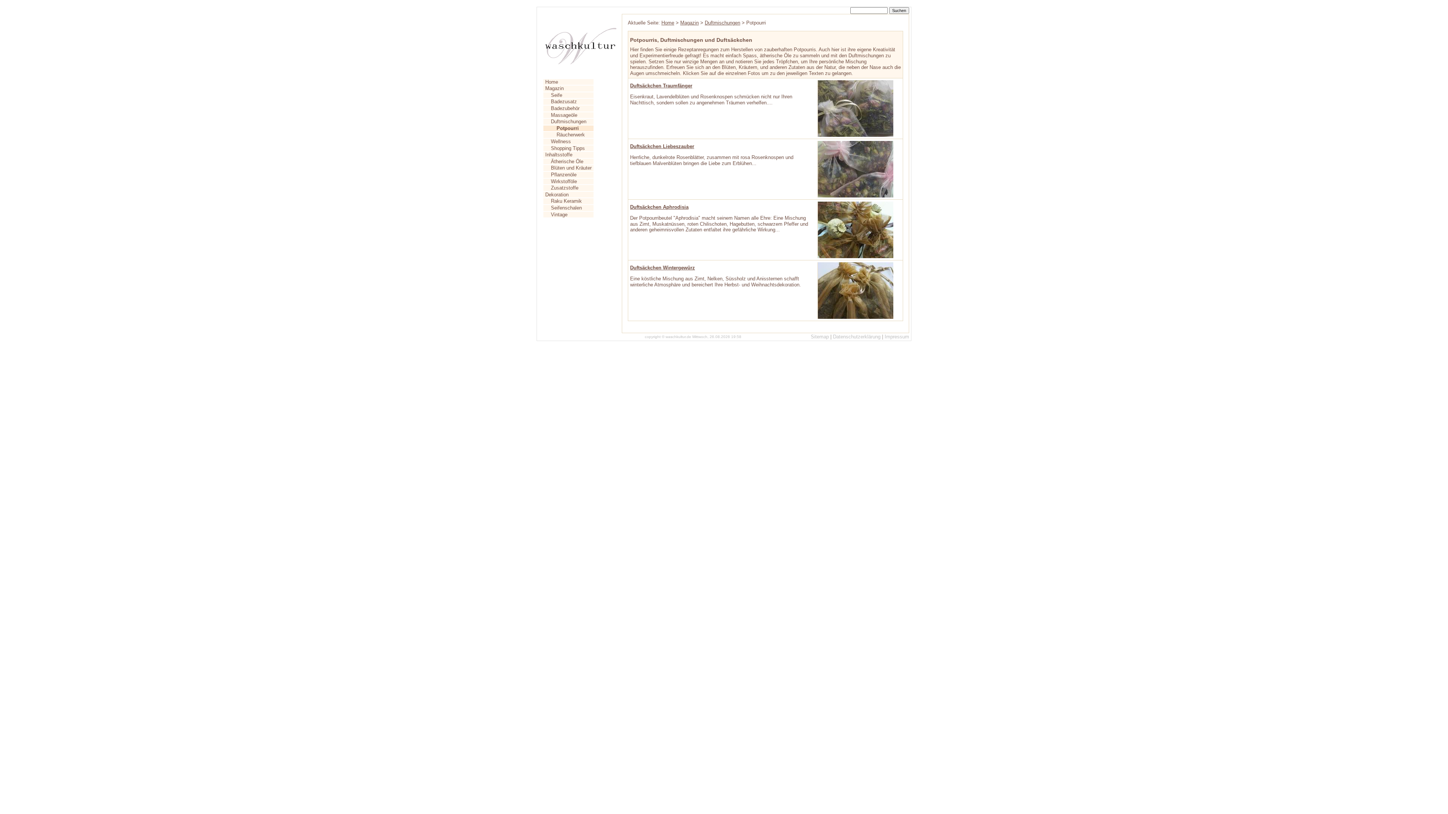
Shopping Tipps (568, 148)
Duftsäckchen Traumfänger (661, 86)
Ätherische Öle (567, 161)
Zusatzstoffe (564, 188)
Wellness (561, 141)
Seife (556, 95)
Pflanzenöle (564, 174)
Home (551, 82)
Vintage (559, 214)
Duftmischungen (568, 121)
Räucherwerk (571, 135)
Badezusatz (564, 101)
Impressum (897, 337)
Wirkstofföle (564, 181)
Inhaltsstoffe (558, 155)
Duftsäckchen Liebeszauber (662, 146)
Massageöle (564, 115)
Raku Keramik (566, 201)
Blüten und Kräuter (571, 168)
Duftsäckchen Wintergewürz (662, 268)
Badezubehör (565, 108)
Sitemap (820, 337)
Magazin (554, 88)
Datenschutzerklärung (856, 337)
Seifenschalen (566, 208)
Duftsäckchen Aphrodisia (659, 207)
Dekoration (557, 194)
